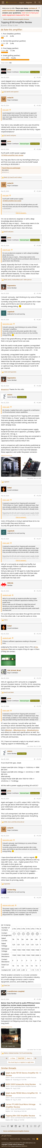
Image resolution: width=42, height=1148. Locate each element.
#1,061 (39, 77)
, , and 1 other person (18, 280)
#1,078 (39, 836)
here (27, 13)
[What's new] (35, 2)
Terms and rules (15, 1139)
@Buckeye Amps (19, 730)
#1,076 (39, 759)
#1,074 (39, 678)
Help (33, 1139)
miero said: (5, 407)
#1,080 (39, 999)
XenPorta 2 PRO (6, 1146)
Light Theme (7, 1136)
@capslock (5, 389)
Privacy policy (26, 1139)
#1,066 (39, 293)
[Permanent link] (2, 902)
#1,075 (39, 706)
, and (11, 92)
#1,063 (39, 149)
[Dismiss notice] (39, 8)
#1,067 (39, 320)
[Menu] (2, 2)
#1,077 (39, 799)
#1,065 (39, 245)
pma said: (5, 110)
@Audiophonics (33, 730)
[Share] (34, 77)
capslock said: (6, 595)
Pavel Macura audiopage (11, 168)
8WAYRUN (24, 1146)
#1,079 (39, 898)
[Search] (39, 2)
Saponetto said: (7, 324)
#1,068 (39, 386)
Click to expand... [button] (21, 213)
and (8, 232)
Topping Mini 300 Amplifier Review (20, 1115)
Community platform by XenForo (19, 1143)
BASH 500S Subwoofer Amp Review (21, 1084)
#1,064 (39, 191)
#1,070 (39, 496)
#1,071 (39, 539)
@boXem (8, 730)
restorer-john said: (8, 905)
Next (28, 1058)
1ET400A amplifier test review (12, 155)
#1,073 (39, 634)
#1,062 (39, 105)
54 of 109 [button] (21, 1058)
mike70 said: (6, 250)
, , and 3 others (13, 177)
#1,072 (39, 591)
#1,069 (39, 403)
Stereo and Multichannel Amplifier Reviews (23, 1077)
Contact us (5, 1139)
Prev (13, 1058)
